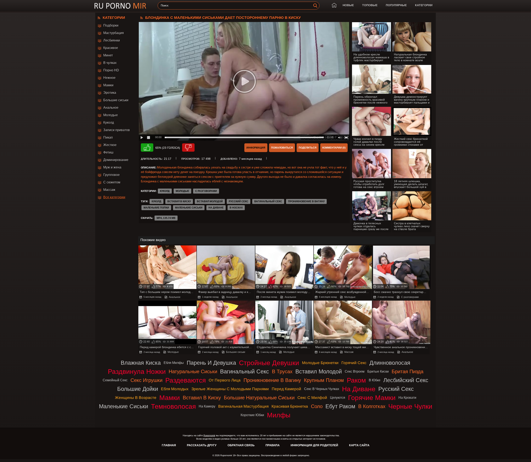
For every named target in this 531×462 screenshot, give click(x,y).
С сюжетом (111, 182)
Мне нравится (147, 147)
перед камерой (286, 389)
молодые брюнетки (320, 363)
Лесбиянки (111, 40)
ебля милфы (174, 362)
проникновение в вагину (306, 201)
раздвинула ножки (137, 371)
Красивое (110, 48)
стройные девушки (269, 363)
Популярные (396, 5)
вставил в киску (179, 201)
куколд (156, 201)
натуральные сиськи (193, 371)
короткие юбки (252, 415)
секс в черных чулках (321, 389)
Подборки (110, 25)
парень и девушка (211, 363)
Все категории (114, 197)
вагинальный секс (268, 201)
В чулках (110, 63)
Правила (273, 445)
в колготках (371, 406)
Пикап (108, 137)
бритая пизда (407, 371)
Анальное (110, 107)
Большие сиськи (115, 100)
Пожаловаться (282, 147)
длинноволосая (389, 363)
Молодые (110, 115)
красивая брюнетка (290, 406)
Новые (348, 5)
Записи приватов (116, 130)
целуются (337, 397)
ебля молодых (175, 389)
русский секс (238, 201)
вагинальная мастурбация (243, 406)
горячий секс (354, 363)
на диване (216, 207)
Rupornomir (209, 435)
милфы (278, 415)
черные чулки (410, 406)
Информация (255, 147)
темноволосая (173, 406)
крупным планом (324, 380)
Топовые (370, 5)
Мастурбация (113, 33)
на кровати (407, 397)
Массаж (109, 189)
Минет (108, 55)
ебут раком (340, 406)
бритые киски (378, 371)
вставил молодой (210, 201)
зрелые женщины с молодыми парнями (230, 389)
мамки (169, 397)
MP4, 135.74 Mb (166, 218)
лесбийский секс (405, 380)
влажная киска (141, 363)
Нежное (109, 77)
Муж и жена (112, 167)
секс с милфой (312, 397)
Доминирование (115, 160)
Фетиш (108, 152)
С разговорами (206, 191)
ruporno (120, 5)
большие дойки (137, 389)
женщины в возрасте (135, 397)
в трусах (282, 371)
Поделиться (308, 147)
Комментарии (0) (334, 147)
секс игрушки (146, 380)
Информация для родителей (314, 445)
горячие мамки (372, 397)
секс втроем (354, 371)
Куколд (108, 122)
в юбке (374, 380)
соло (317, 406)
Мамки (108, 85)
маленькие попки (156, 207)
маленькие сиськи (188, 207)
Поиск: (165, 5)
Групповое (111, 175)
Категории (423, 5)
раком (356, 380)
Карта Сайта (359, 445)
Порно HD (111, 70)
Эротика (109, 92)
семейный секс (115, 380)
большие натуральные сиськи (259, 397)
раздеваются (185, 380)
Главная (169, 445)
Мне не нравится (188, 147)
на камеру (207, 406)
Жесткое (110, 145)
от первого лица (225, 380)
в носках (236, 207)
